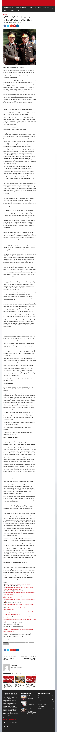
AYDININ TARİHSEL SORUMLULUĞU (31, 702)
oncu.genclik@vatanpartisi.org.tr (9, 719)
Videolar (40, 702)
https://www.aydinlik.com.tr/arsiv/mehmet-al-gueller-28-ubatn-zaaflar (20, 627)
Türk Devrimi (41, 706)
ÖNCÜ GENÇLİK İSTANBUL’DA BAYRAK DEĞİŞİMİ (19, 685)
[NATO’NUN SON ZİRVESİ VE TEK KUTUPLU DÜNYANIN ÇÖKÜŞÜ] (31, 679)
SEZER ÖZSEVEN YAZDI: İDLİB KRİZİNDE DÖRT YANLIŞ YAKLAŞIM (28, 658)
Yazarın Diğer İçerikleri (17, 673)
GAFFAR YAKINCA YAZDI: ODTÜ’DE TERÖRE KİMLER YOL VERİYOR (9, 658)
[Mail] (13, 722)
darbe (24, 642)
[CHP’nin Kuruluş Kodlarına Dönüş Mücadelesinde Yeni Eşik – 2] (8, 679)
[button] (52, 9)
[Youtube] (7, 726)
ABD (13, 642)
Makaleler (24, 7)
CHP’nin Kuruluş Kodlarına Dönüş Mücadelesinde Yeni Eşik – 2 (8, 686)
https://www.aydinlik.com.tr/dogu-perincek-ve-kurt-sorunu (17, 584)
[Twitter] (4, 726)
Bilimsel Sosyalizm (42, 704)
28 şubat (10, 642)
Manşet (39, 700)
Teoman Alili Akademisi (36, 7)
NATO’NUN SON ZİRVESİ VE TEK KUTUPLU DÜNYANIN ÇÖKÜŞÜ (30, 686)
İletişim (12, 10)
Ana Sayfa (5, 12)
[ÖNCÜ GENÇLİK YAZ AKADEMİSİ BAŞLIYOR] (23, 697)
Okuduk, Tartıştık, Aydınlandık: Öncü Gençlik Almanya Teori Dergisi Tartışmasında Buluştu (31, 710)
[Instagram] (10, 722)
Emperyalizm (41, 708)
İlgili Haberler (7, 673)
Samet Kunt (8, 22)
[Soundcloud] (16, 722)
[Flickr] (7, 722)
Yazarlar (45, 7)
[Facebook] (4, 722)
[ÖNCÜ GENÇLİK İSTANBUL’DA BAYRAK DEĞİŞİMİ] (20, 679)
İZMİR (27, 642)
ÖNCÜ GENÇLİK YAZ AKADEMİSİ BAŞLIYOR (31, 696)
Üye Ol (17, 10)
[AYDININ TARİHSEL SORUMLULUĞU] (23, 703)
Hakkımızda (17, 7)
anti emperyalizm (18, 642)
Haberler (40, 695)
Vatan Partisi (7, 7)
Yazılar (9, 12)
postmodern (31, 642)
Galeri (5, 10)
